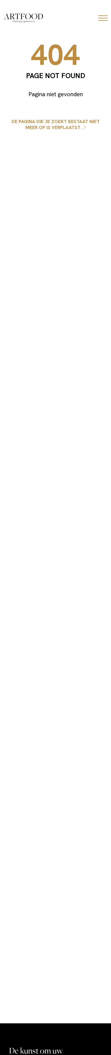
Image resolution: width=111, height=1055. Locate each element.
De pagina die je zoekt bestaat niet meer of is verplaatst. (56, 124)
